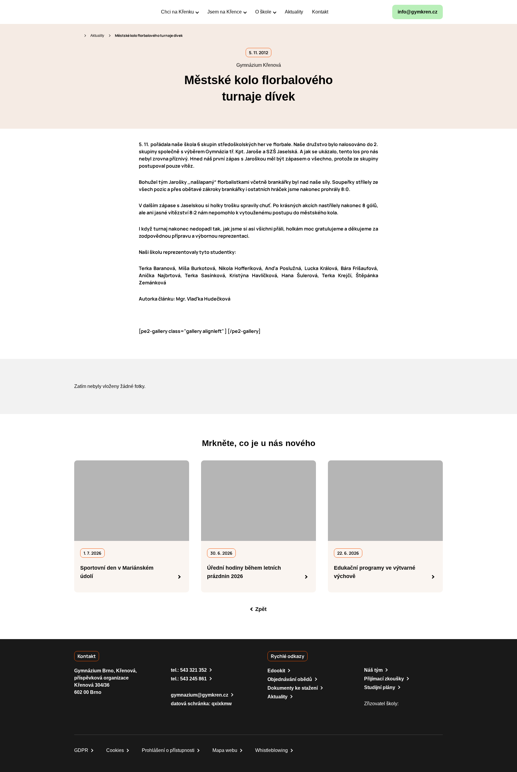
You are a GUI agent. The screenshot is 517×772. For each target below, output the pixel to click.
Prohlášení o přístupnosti (168, 750)
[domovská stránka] (100, 12)
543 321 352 (193, 670)
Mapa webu (224, 750)
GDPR (81, 750)
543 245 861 (193, 678)
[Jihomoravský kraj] (397, 713)
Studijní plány (379, 687)
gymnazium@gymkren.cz (199, 694)
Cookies (115, 750)
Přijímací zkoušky (384, 678)
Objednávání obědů (289, 679)
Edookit (276, 670)
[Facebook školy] (340, 12)
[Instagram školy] (354, 12)
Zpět (261, 609)
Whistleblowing (271, 750)
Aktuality (97, 36)
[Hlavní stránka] (77, 35)
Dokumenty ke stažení (292, 688)
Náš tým (373, 670)
